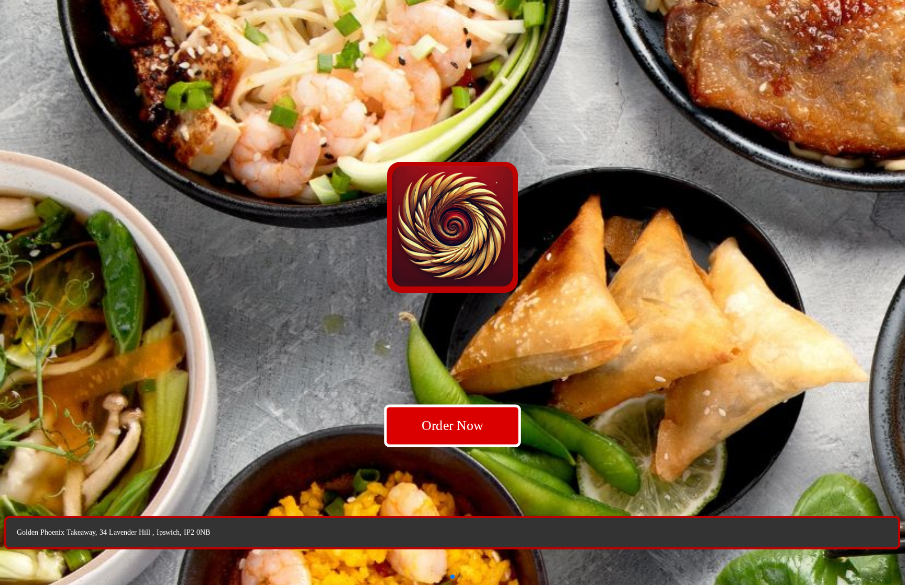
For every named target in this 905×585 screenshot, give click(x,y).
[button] (444, 577)
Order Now (452, 425)
